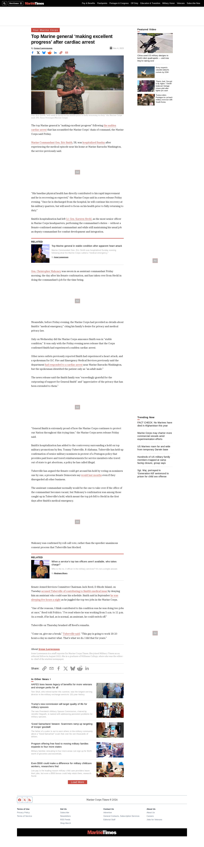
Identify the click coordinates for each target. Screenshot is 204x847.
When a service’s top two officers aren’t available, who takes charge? (84, 563)
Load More (77, 782)
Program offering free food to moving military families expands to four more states (59, 745)
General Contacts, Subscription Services (121, 816)
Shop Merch (65, 823)
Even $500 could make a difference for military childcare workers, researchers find (61, 765)
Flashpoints (102, 3)
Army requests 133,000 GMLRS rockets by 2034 (162, 70)
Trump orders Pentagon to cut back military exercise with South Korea (164, 98)
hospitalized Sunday (94, 142)
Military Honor (168, 3)
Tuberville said (71, 633)
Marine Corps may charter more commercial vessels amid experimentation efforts (154, 436)
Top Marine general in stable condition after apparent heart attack (87, 246)
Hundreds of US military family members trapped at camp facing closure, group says (153, 460)
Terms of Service (24, 816)
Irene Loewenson (43, 48)
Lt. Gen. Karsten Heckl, (79, 218)
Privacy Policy (23, 812)
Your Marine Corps (45, 30)
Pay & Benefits (88, 3)
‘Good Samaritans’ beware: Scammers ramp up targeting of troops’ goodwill (61, 725)
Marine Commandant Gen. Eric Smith (51, 142)
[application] (155, 43)
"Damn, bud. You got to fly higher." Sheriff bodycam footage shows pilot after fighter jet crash (164, 86)
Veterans (181, 3)
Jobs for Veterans (154, 819)
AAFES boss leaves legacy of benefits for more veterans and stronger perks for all (61, 686)
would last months (91, 475)
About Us (151, 812)
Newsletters (65, 816)
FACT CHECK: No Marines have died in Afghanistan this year (154, 424)
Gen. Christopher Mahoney (46, 271)
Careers (150, 816)
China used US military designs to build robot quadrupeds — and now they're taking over (153, 58)
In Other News (40, 679)
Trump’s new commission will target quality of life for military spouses (59, 705)
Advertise (107, 812)
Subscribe (64, 812)
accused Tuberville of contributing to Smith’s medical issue (74, 591)
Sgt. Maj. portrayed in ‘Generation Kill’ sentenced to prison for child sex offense (153, 473)
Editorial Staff (109, 819)
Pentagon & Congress (119, 3)
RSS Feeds (65, 819)
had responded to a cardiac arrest (64, 364)
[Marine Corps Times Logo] (34, 3)
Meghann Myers (60, 573)
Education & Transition (150, 3)
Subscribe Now (193, 3)
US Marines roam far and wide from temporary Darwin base (153, 448)
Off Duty (134, 3)
